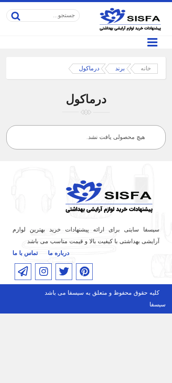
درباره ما (58, 253)
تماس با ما (25, 253)
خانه (146, 68)
